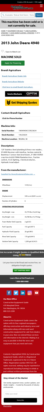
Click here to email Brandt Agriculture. (17, 87)
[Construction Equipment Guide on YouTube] (37, 294)
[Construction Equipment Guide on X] (17, 294)
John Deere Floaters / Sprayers (22, 33)
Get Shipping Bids (22, 270)
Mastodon (7, 406)
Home (3, 31)
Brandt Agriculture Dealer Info (14, 76)
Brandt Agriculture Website (13, 81)
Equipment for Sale (15, 31)
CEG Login (38, 2)
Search (39, 15)
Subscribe (20, 400)
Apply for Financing (13, 63)
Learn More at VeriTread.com (22, 278)
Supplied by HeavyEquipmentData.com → (18, 174)
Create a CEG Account (25, 2)
